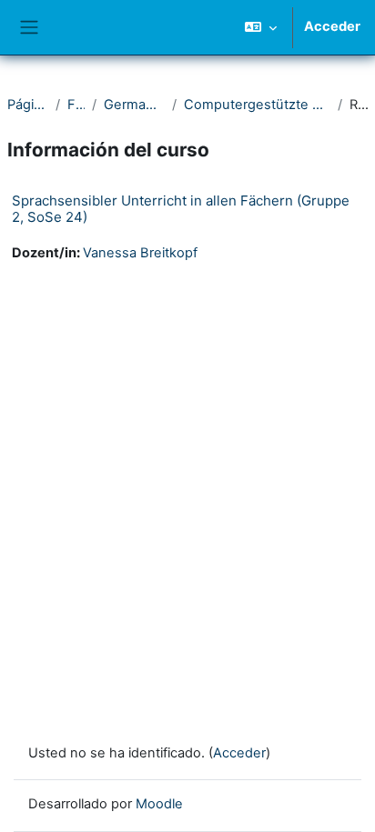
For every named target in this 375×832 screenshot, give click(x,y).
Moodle (159, 804)
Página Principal (27, 104)
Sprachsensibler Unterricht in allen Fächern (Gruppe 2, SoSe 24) (181, 209)
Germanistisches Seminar (134, 104)
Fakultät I (76, 104)
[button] (261, 27)
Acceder (332, 26)
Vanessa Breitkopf (140, 253)
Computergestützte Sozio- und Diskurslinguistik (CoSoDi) (257, 104)
